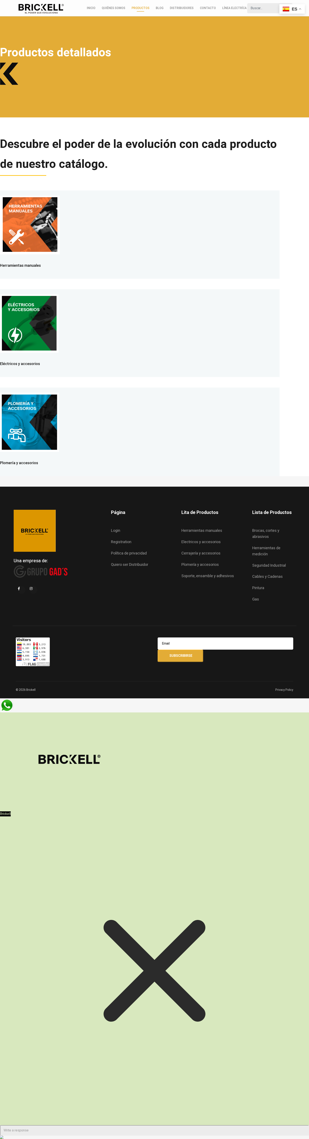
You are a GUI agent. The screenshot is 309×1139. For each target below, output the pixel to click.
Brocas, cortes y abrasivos (265, 534)
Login (115, 530)
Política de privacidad (129, 553)
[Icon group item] (21, 590)
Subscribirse (180, 655)
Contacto (208, 8)
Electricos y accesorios (201, 542)
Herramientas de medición (266, 551)
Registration (121, 542)
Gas (255, 599)
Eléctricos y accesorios (20, 364)
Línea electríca (234, 8)
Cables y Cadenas (267, 576)
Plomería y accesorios (19, 463)
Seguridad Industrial (269, 565)
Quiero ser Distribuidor (129, 565)
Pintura (258, 588)
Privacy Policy (284, 690)
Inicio (91, 8)
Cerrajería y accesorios (201, 553)
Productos (140, 8)
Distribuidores (182, 8)
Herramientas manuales (20, 265)
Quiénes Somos (113, 8)
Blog (160, 8)
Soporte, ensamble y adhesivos (207, 576)
